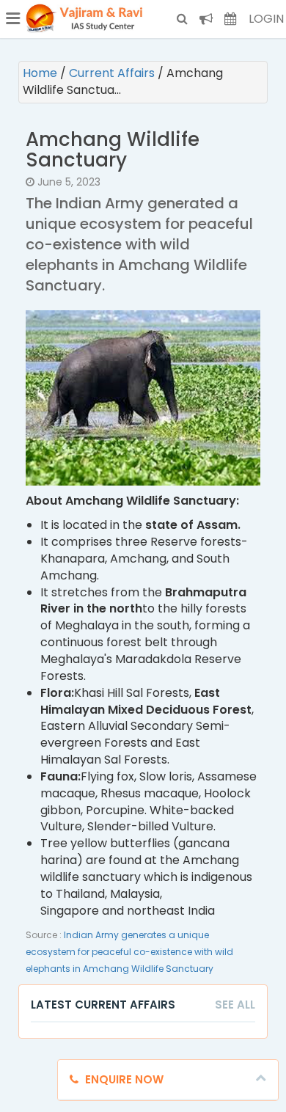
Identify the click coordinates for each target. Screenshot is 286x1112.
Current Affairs (113, 73)
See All (235, 1004)
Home (41, 73)
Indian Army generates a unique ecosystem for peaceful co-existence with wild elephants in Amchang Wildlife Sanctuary (129, 952)
